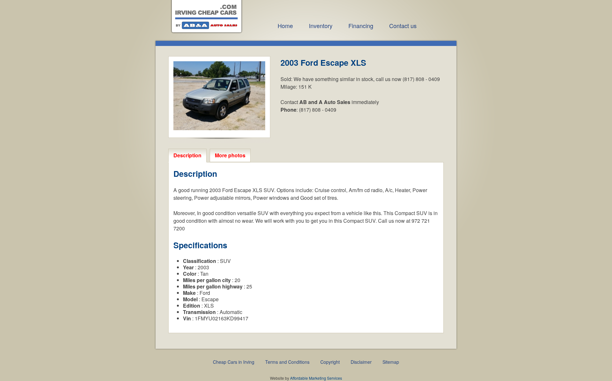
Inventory (320, 25)
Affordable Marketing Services (316, 378)
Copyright (330, 362)
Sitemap (390, 362)
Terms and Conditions (287, 362)
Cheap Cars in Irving (233, 362)
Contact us (403, 25)
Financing (360, 25)
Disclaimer (361, 362)
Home (285, 25)
